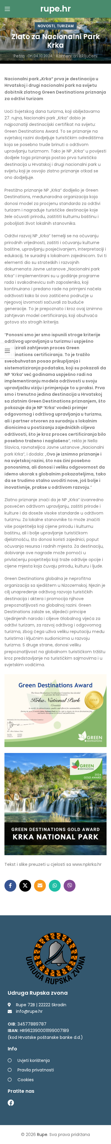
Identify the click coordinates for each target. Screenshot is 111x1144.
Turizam (65, 25)
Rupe (42, 1134)
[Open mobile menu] (7, 9)
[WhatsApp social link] (55, 886)
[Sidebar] (7, 350)
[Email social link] (40, 886)
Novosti (46, 25)
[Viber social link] (69, 886)
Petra (19, 56)
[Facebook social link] (10, 886)
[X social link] (25, 886)
